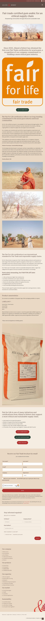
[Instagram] (43, 1)
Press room (24, 614)
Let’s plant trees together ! (9, 606)
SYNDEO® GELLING (7, 570)
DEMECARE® (6, 568)
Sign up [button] (37, 538)
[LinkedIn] (41, 1)
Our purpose (6, 553)
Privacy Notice (27, 501)
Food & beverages (7, 590)
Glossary (14, 614)
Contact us (19, 614)
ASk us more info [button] (22, 109)
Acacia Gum (5, 565)
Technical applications (8, 595)
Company (5, 472)
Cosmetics (5, 593)
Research (5, 580)
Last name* (25, 461)
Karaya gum (5, 567)
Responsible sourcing (8, 578)
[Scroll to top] (43, 618)
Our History (5, 555)
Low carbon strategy (7, 605)
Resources (4, 614)
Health (4, 592)
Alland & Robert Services (8, 585)
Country (25, 467)
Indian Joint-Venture (7, 556)
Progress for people (7, 603)
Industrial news (8, 534)
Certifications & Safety (8, 583)
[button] (42, 5)
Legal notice (9, 614)
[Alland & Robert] (9, 5)
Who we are (5, 551)
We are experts (6, 576)
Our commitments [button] (22, 431)
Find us (4, 560)
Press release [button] (22, 442)
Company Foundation (8, 558)
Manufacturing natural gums (9, 581)
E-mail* (4, 467)
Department (26, 472)
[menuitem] (30, 1)
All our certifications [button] (22, 437)
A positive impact (7, 601)
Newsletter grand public (18, 534)
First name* (5, 461)
